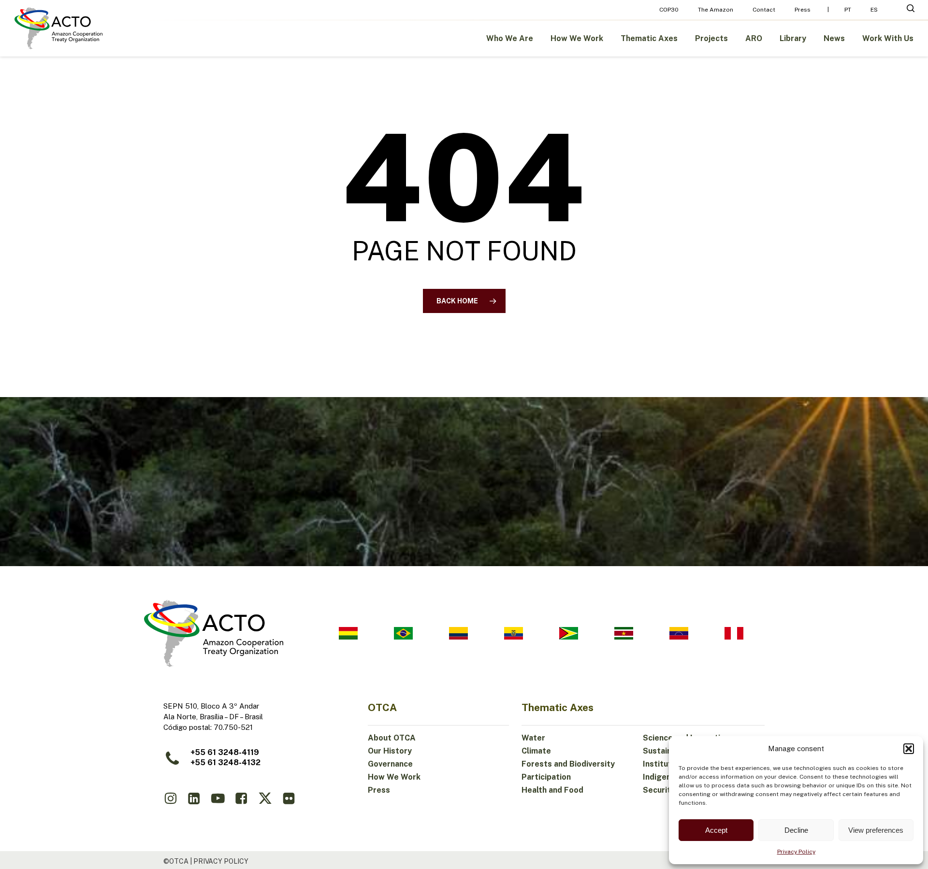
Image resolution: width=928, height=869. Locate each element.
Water (533, 737)
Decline (796, 830)
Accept (716, 830)
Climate (536, 750)
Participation (546, 777)
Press (379, 790)
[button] (909, 749)
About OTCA (392, 737)
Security (659, 790)
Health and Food (552, 790)
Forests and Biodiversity (568, 764)
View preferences (875, 830)
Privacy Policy (796, 851)
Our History (390, 750)
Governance (390, 764)
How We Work (394, 777)
